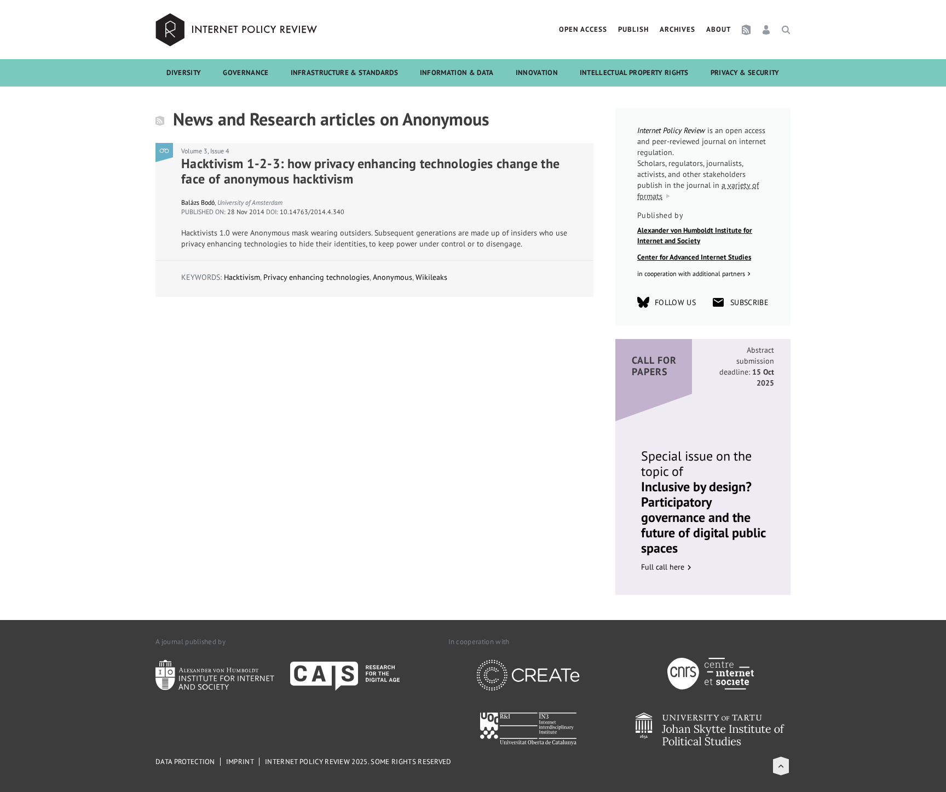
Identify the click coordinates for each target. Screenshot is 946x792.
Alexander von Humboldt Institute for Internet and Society (694, 236)
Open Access (583, 29)
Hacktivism (242, 277)
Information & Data (457, 72)
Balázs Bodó (198, 202)
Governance (245, 72)
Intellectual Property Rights (634, 72)
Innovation (537, 72)
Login (766, 30)
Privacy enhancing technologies (316, 277)
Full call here (662, 567)
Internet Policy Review (237, 29)
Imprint (240, 761)
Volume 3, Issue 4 (205, 151)
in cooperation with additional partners (691, 273)
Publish (633, 29)
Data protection (185, 761)
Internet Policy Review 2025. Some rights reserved (358, 761)
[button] (781, 766)
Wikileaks (431, 277)
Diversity (183, 72)
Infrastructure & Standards (344, 72)
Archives (677, 29)
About (718, 29)
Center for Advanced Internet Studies (694, 257)
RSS (746, 30)
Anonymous (392, 277)
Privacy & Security (745, 72)
